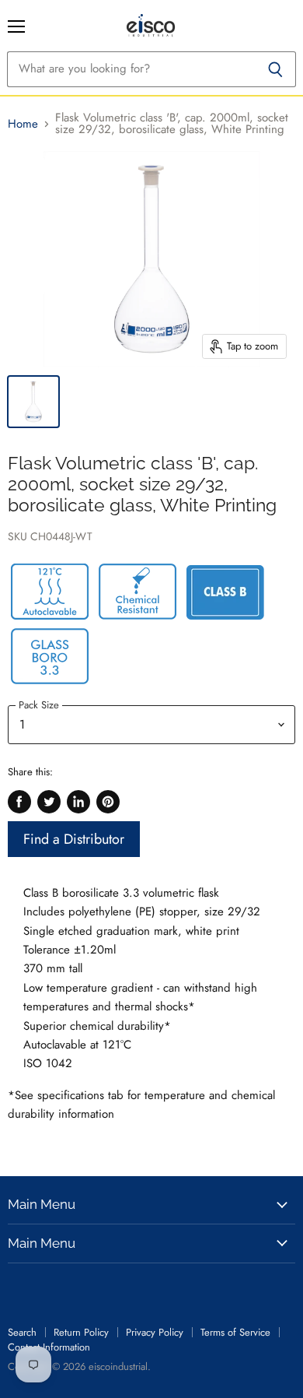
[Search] (275, 69)
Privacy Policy (154, 1332)
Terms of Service (235, 1332)
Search (22, 1332)
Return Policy (81, 1332)
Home (23, 124)
